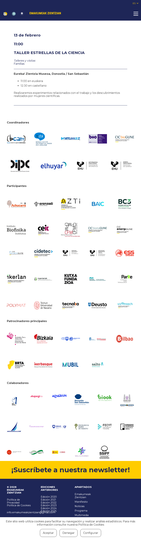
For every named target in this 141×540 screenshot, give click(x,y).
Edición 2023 (49, 505)
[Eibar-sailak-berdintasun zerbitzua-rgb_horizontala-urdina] (59, 427)
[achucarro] (16, 204)
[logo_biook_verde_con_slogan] (104, 397)
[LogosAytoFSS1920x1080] (97, 339)
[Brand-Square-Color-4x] (124, 204)
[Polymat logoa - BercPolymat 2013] (16, 305)
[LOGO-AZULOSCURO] (59, 396)
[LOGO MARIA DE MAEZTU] (82, 427)
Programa (81, 510)
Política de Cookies (19, 505)
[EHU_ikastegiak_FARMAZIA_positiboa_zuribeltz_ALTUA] (70, 253)
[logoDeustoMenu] (97, 305)
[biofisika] (16, 229)
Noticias (79, 506)
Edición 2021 (48, 499)
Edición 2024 (49, 508)
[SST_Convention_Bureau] (82, 399)
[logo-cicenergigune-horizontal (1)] (124, 229)
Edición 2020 (49, 496)
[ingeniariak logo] (43, 279)
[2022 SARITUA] (22, 14)
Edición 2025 (48, 511)
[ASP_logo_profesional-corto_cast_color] (36, 396)
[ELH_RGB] (53, 165)
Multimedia (82, 515)
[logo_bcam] (16, 139)
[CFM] (70, 230)
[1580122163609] (82, 452)
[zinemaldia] (104, 452)
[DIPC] (19, 165)
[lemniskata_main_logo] (36, 452)
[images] (14, 452)
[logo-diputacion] (16, 339)
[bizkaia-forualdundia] (43, 339)
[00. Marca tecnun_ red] (43, 305)
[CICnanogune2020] (16, 253)
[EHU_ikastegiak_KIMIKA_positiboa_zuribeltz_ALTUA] (121, 165)
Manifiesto (81, 501)
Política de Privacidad (13, 501)
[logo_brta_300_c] (16, 365)
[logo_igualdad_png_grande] (36, 426)
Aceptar (48, 533)
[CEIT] (43, 230)
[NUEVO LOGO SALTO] (97, 364)
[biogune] (124, 139)
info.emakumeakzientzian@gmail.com (31, 512)
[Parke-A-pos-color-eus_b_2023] (124, 279)
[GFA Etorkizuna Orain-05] (70, 339)
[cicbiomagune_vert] (97, 230)
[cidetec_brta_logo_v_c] (43, 253)
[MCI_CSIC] (59, 452)
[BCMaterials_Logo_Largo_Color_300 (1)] (70, 138)
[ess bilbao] (124, 253)
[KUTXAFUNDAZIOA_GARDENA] (70, 279)
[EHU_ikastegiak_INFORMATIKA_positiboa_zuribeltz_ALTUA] (87, 166)
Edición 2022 (48, 502)
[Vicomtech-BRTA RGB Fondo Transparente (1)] (124, 305)
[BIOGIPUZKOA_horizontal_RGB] (97, 139)
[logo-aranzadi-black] (43, 204)
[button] (135, 3)
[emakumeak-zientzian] (5, 14)
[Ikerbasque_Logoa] (43, 365)
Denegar (68, 533)
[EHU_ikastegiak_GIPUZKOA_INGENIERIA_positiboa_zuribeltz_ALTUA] (97, 253)
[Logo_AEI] (14, 400)
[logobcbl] (43, 139)
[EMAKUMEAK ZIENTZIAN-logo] (45, 13)
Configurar (90, 533)
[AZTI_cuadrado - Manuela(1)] (70, 204)
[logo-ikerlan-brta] (16, 279)
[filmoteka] (127, 427)
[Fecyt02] (104, 426)
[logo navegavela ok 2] (14, 427)
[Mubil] (70, 364)
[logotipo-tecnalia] (70, 305)
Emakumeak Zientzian (83, 496)
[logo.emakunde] (127, 400)
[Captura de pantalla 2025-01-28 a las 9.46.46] (124, 338)
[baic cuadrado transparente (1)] (97, 204)
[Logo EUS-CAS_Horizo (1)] (97, 279)
